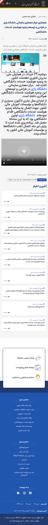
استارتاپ (24, 460)
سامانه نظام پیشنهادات (25, 367)
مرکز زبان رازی (24, 451)
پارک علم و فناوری (24, 430)
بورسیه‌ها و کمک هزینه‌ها (24, 426)
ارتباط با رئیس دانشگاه (25, 358)
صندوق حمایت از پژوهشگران (24, 422)
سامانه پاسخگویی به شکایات (23, 377)
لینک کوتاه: (42, 179)
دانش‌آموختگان (24, 447)
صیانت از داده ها (24, 464)
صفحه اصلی (42, 16)
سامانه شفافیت (24, 468)
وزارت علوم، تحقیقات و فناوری (24, 409)
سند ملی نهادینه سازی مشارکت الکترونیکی (24, 473)
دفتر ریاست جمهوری (24, 414)
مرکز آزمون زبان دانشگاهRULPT (24, 456)
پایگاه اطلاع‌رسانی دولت (24, 418)
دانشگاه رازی (39, 89)
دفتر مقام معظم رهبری (24, 405)
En (10, 3)
